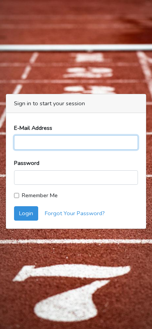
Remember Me (40, 195)
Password (26, 163)
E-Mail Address (33, 128)
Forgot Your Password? (75, 213)
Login (26, 213)
